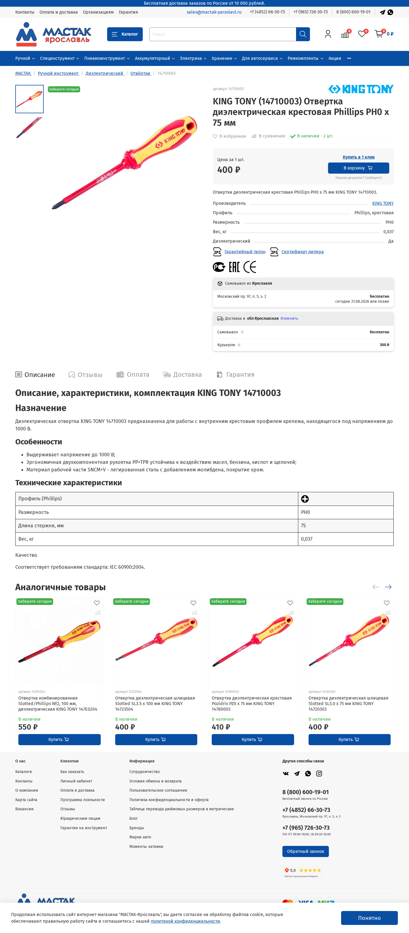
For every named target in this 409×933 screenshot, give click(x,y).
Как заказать (72, 771)
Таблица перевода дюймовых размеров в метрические (181, 809)
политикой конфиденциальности (185, 921)
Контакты (25, 12)
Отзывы (67, 809)
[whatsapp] (308, 773)
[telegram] (297, 773)
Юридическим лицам (80, 818)
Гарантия (128, 12)
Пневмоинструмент (104, 58)
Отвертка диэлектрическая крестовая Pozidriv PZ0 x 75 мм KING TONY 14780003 (252, 703)
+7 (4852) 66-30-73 (267, 11)
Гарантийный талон (245, 251)
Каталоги (23, 771)
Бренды (136, 828)
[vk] (285, 773)
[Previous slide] (57, 164)
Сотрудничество (144, 771)
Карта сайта (26, 799)
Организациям (98, 12)
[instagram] (319, 773)
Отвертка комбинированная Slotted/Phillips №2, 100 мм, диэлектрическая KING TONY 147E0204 (57, 703)
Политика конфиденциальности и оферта (169, 799)
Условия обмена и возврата (155, 781)
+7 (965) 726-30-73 (311, 11)
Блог (133, 818)
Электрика (191, 58)
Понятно (369, 918)
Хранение (222, 58)
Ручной (22, 58)
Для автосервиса (260, 58)
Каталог (130, 34)
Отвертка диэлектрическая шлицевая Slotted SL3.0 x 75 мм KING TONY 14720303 (348, 703)
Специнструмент (57, 58)
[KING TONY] (361, 88)
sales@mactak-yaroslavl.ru (214, 12)
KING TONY (383, 203)
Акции (335, 58)
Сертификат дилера (303, 251)
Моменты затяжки (146, 846)
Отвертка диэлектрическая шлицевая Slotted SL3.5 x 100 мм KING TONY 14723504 (155, 703)
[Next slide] (193, 164)
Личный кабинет (76, 781)
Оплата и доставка (59, 12)
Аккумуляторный (152, 58)
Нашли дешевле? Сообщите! (359, 178)
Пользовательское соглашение (158, 790)
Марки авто (140, 837)
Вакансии (24, 809)
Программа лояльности (82, 799)
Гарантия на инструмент (83, 828)
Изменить (289, 318)
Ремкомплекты (303, 58)
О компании (26, 790)
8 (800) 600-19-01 (353, 11)
